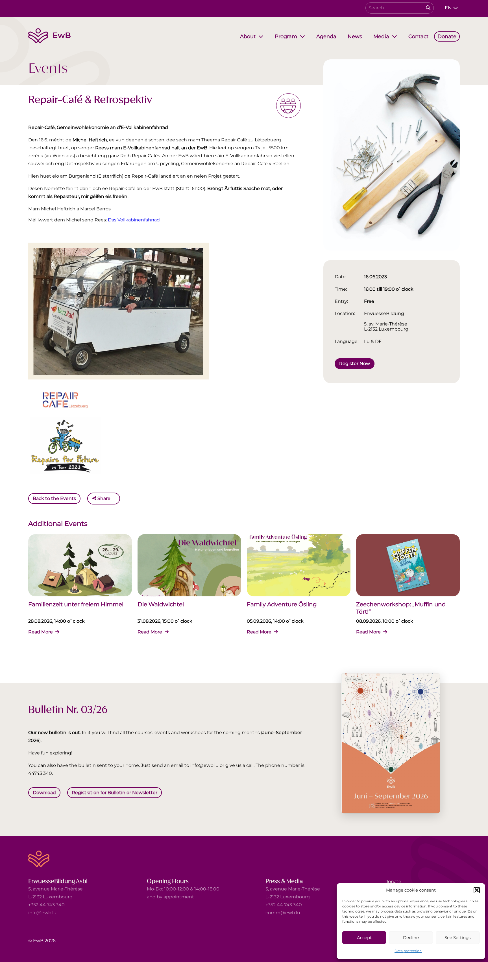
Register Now (354, 363)
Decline (411, 937)
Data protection (408, 951)
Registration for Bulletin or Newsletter (114, 792)
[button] (477, 890)
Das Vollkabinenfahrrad (134, 220)
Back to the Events (54, 498)
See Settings (457, 937)
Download (44, 792)
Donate (392, 881)
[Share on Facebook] (116, 498)
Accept (364, 937)
